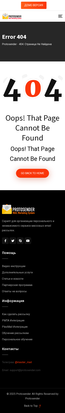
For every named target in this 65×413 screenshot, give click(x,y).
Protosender (32, 398)
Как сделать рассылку (16, 314)
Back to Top (31, 405)
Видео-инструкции (13, 266)
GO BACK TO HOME (32, 173)
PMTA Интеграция (13, 320)
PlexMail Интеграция (15, 326)
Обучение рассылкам (15, 333)
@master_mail (23, 362)
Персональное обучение (17, 339)
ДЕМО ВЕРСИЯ (33, 5)
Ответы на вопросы (14, 291)
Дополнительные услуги (17, 272)
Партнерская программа (17, 285)
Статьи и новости (12, 278)
